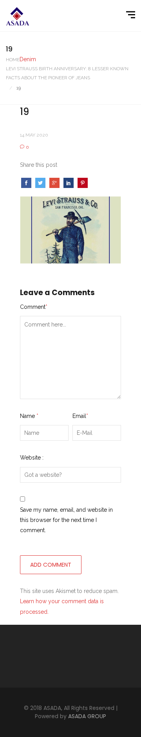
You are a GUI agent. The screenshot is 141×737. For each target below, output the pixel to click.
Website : (31, 457)
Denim (28, 59)
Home (13, 59)
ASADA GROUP (87, 716)
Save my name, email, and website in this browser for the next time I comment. (66, 520)
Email (80, 416)
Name (29, 416)
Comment (33, 307)
